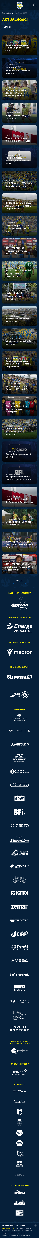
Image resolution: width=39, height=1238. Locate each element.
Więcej (19, 581)
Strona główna (7, 13)
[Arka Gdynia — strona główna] (20, 5)
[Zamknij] (35, 1225)
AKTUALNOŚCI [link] (21, 13)
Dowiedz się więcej (9, 1228)
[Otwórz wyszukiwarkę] (35, 5)
